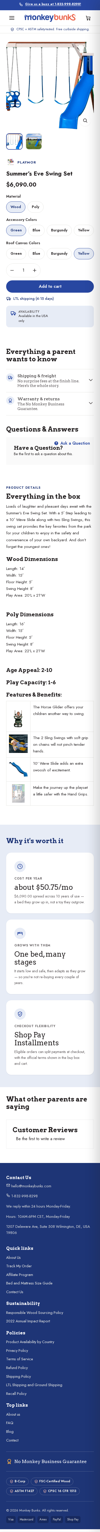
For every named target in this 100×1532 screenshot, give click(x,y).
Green (16, 233)
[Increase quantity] (34, 273)
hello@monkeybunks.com (30, 1189)
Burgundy (59, 233)
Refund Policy (17, 1370)
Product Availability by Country (30, 1344)
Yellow (83, 233)
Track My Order (19, 1269)
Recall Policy (16, 1396)
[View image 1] (14, 144)
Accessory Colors (21, 222)
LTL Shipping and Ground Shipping (34, 1388)
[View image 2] (34, 144)
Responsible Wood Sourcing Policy (34, 1315)
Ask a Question (74, 446)
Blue (36, 233)
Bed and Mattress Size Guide (29, 1286)
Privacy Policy (17, 1353)
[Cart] (88, 20)
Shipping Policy (18, 1379)
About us (13, 1417)
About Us (13, 1260)
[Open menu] (11, 20)
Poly (35, 209)
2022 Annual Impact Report (28, 1324)
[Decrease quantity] (12, 273)
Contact (12, 1443)
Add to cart (50, 289)
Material (13, 199)
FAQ (9, 1425)
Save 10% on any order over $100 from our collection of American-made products (53, 6)
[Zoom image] (85, 123)
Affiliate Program (19, 1277)
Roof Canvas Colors (23, 245)
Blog (10, 1434)
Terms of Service (19, 1362)
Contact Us (14, 1295)
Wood (16, 209)
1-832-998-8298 (24, 1199)
